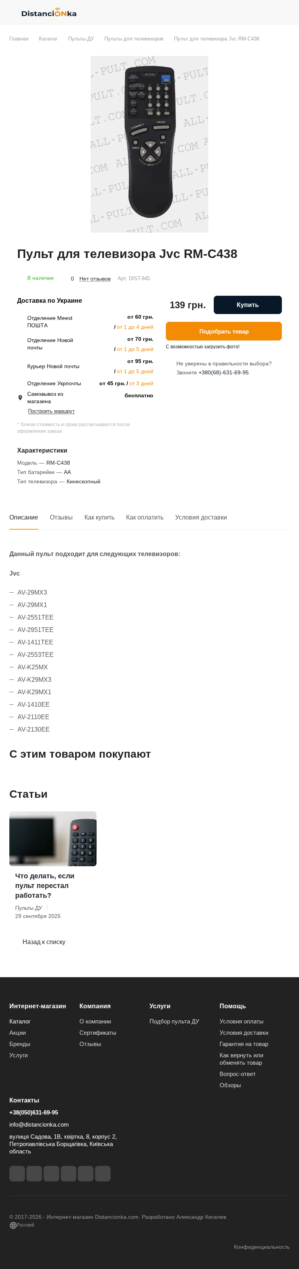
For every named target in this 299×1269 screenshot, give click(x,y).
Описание (23, 517)
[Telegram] (51, 1173)
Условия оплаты (242, 1021)
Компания (95, 1006)
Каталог (19, 1021)
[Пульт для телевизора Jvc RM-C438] (149, 144)
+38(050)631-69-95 (33, 1112)
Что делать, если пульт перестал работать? (44, 885)
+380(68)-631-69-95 (224, 372)
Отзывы (61, 517)
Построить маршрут (51, 411)
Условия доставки (201, 517)
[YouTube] (68, 1173)
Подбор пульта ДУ (174, 1021)
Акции (17, 1032)
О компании (95, 1021)
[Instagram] (34, 1173)
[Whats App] (103, 1173)
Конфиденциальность (262, 1247)
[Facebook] (17, 1173)
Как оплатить (145, 517)
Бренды (19, 1044)
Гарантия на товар (244, 1044)
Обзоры (230, 1085)
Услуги (18, 1055)
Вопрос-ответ (238, 1074)
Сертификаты (97, 1032)
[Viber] (85, 1173)
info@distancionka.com (39, 1124)
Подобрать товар (224, 331)
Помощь (233, 1006)
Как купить (99, 517)
